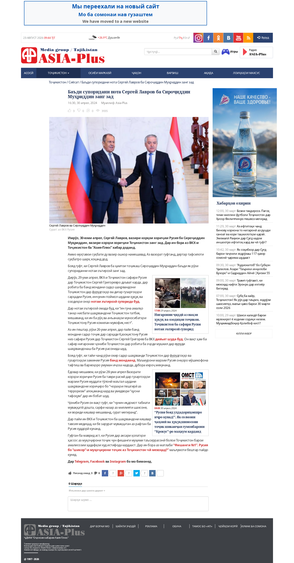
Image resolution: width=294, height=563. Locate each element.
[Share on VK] (152, 473)
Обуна (176, 526)
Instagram (118, 461)
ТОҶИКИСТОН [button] (57, 73)
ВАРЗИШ (172, 73)
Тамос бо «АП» (202, 526)
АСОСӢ (28, 73)
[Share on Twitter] (136, 473)
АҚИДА (208, 73)
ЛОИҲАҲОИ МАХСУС (246, 73)
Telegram (82, 461)
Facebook (97, 461)
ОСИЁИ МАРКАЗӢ (99, 73)
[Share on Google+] (121, 473)
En (186, 38)
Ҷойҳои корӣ (228, 526)
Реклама (151, 526)
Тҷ (180, 38)
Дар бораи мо (99, 526)
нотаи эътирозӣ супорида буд (115, 301)
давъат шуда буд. (169, 339)
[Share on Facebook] (105, 473)
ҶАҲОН (136, 73)
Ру (175, 38)
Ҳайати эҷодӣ (126, 526)
